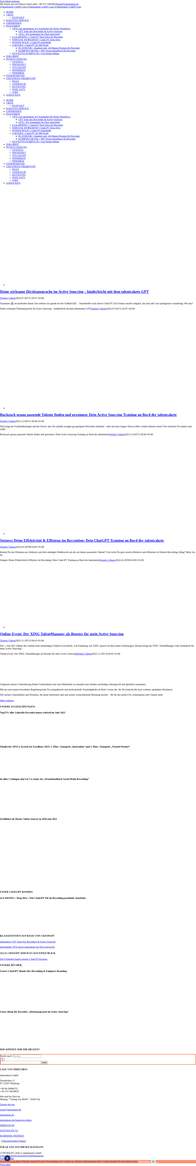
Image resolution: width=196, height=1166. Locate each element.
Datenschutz (144, 1161)
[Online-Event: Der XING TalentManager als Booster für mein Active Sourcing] (67, 627)
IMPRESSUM (7, 1125)
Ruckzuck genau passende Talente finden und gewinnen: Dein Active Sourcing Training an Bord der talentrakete (88, 415)
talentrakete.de (7, 1115)
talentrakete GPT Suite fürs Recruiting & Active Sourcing (28, 941)
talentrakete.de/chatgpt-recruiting (16, 1120)
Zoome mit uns (7, 1104)
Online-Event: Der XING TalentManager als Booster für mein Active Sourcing (62, 634)
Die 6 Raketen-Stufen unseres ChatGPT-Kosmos (23, 959)
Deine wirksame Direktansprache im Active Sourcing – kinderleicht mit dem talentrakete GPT (74, 292)
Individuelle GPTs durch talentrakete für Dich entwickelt (27, 947)
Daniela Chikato (8, 298)
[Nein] (157, 1162)
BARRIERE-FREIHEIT (12, 1136)
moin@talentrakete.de (67, 4)
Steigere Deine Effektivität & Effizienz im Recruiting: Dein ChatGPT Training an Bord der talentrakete (82, 540)
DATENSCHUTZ (9, 1130)
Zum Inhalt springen (10, 1)
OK (153, 1161)
